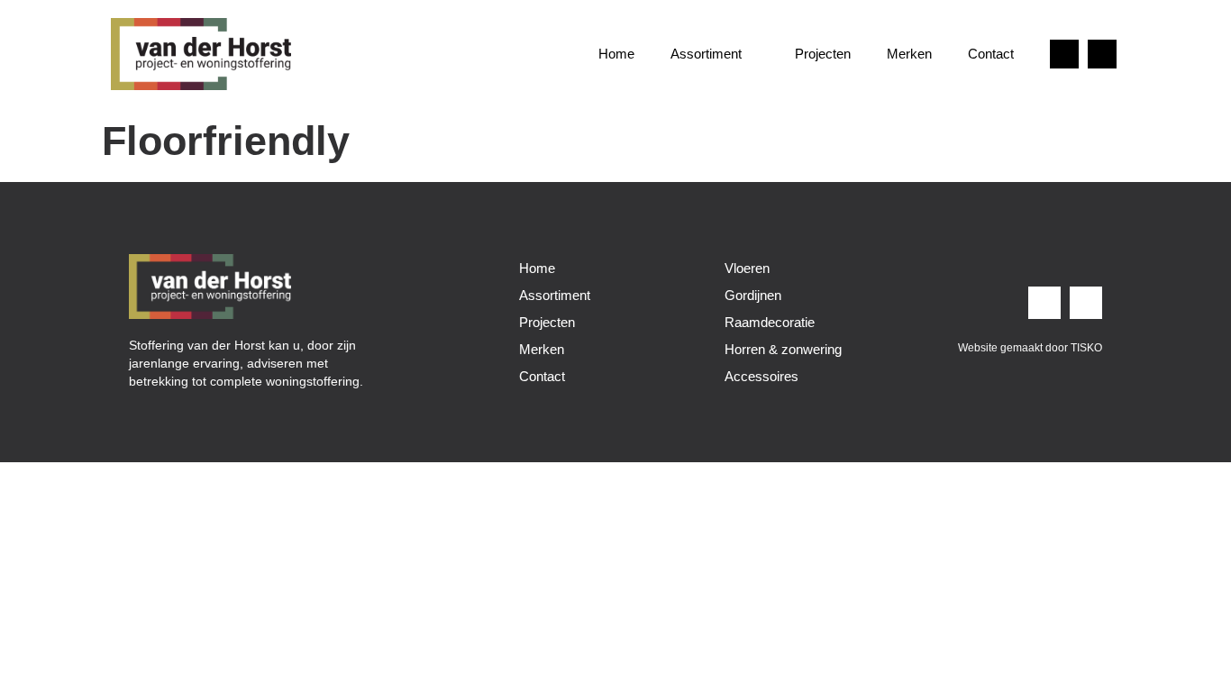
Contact (991, 53)
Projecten (823, 53)
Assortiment (706, 53)
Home (616, 53)
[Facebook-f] (1102, 54)
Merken (909, 53)
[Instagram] (1064, 54)
